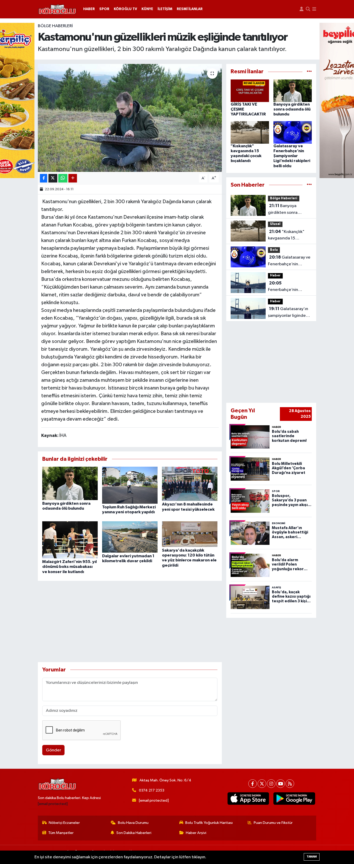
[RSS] (290, 783)
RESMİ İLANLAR (190, 9)
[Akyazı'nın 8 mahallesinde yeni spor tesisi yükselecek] (189, 483)
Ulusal (275, 224)
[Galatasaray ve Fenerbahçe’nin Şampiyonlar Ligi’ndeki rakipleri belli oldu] (292, 132)
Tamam (312, 856)
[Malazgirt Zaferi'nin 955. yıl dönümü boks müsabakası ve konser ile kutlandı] (70, 540)
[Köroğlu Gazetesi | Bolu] (57, 9)
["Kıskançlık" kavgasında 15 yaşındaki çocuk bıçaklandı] (250, 132)
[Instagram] (271, 783)
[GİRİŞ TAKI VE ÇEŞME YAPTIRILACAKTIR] (250, 90)
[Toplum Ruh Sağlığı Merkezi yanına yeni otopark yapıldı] (130, 485)
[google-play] (294, 798)
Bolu (274, 250)
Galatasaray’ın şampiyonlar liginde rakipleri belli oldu (288, 312)
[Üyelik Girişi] (301, 9)
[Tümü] (309, 71)
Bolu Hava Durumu (133, 823)
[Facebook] (252, 783)
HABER (89, 9)
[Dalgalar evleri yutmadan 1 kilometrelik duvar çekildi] (130, 536)
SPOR (104, 9)
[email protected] (53, 804)
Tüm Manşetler (61, 833)
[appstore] (248, 798)
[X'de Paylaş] (52, 178)
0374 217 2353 (151, 790)
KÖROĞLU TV (125, 9)
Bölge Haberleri (55, 26)
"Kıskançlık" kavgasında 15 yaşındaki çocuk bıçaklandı (286, 235)
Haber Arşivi (196, 833)
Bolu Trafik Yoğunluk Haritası (209, 823)
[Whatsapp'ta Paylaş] (62, 178)
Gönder (53, 750)
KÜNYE (147, 9)
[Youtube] (280, 783)
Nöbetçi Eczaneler (64, 823)
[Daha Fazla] (72, 178)
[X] (262, 783)
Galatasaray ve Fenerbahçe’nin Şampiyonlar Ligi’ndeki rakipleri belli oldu (291, 156)
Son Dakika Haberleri (133, 833)
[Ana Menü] (314, 9)
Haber (275, 275)
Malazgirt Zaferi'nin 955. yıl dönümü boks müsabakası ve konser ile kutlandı (69, 567)
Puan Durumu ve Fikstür (273, 823)
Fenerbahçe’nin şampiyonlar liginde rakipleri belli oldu (287, 287)
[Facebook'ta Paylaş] (43, 178)
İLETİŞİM (165, 9)
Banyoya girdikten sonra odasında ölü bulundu (291, 109)
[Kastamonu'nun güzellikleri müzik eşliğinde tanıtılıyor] (130, 118)
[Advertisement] (130, 621)
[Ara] (308, 9)
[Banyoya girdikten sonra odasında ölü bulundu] (70, 483)
